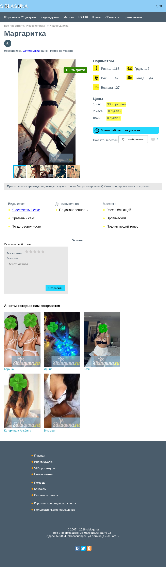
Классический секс (26, 210)
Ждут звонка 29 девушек (20, 17)
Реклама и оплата (46, 495)
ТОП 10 (83, 17)
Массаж (69, 17)
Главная (39, 455)
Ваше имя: (12, 258)
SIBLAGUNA (14, 6)
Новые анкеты (43, 474)
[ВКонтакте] (77, 548)
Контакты (40, 488)
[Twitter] (83, 548)
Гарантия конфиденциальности (55, 503)
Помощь (39, 482)
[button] (85, 62)
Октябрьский (31, 50)
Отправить (55, 288)
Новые (96, 17)
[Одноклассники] (89, 548)
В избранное (135, 139)
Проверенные (132, 17)
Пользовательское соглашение (54, 509)
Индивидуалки (50, 17)
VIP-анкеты (112, 17)
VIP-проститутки (44, 468)
